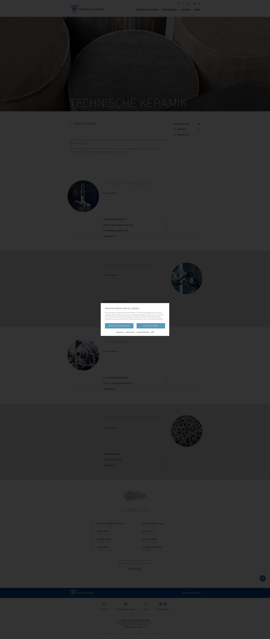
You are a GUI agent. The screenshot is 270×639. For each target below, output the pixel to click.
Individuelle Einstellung (119, 326)
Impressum (120, 332)
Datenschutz (130, 332)
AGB (152, 332)
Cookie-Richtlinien (143, 332)
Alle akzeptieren (150, 326)
